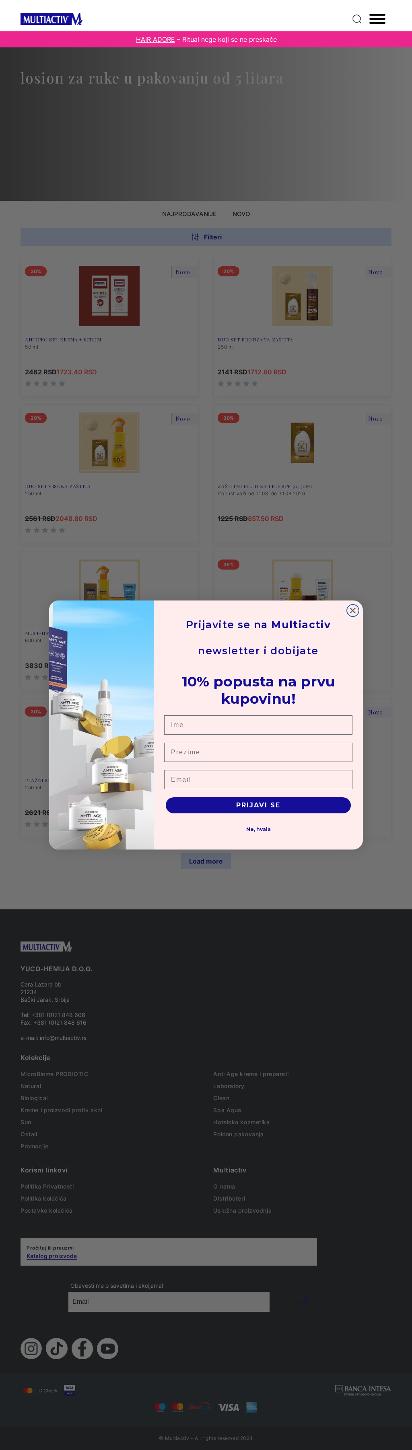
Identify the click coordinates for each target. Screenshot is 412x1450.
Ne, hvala (258, 829)
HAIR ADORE (155, 39)
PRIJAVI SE (258, 805)
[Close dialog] (353, 611)
